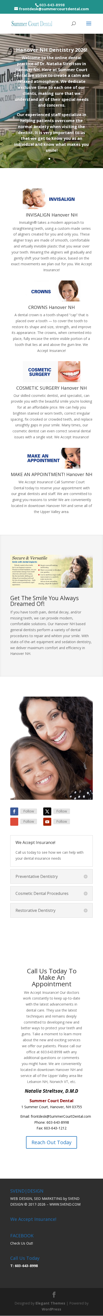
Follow (28, 811)
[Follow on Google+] (14, 822)
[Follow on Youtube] (47, 822)
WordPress (51, 1309)
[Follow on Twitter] (47, 811)
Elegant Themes (50, 1303)
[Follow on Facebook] (14, 811)
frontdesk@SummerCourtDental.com (61, 1116)
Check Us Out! (21, 1243)
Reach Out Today (52, 1142)
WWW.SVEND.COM (65, 1204)
